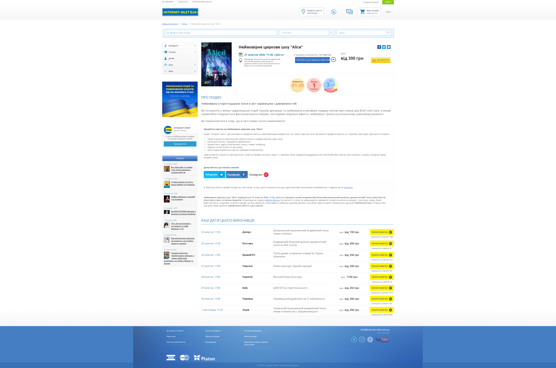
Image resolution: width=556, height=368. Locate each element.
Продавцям (210, 342)
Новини (180, 158)
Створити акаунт (371, 2)
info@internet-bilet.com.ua (375, 329)
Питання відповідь (252, 330)
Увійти (388, 2)
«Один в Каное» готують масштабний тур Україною (183, 183)
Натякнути (382, 59)
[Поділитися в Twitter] (384, 47)
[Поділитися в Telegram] (389, 47)
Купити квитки (380, 232)
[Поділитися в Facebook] (379, 47)
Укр (388, 11)
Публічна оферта (213, 330)
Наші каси (183, 1)
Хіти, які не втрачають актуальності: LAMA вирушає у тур (181, 226)
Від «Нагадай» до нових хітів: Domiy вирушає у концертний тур (181, 170)
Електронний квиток (202, 1)
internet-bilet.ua (272, 200)
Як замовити (168, 1)
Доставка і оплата (175, 330)
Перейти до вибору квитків (313, 60)
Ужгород (348, 187)
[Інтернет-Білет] (180, 12)
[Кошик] (362, 11)
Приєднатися (180, 143)
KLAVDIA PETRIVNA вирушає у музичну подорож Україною (183, 212)
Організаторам (212, 336)
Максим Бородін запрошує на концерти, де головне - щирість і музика (183, 241)
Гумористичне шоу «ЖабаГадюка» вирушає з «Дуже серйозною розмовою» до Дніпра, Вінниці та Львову (179, 258)
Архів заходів (250, 336)
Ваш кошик (373, 10)
